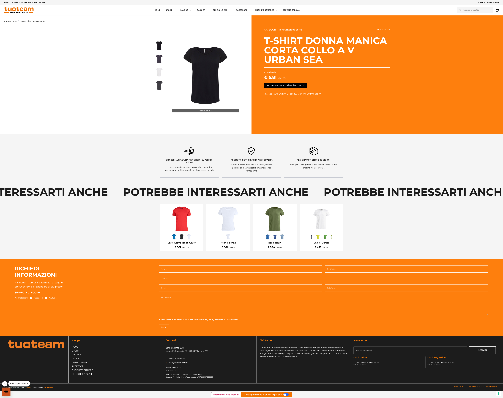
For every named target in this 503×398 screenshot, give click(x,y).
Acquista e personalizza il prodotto (285, 85)
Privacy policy (207, 320)
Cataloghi (481, 2)
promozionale (11, 21)
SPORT (169, 10)
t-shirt (22, 21)
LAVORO (184, 10)
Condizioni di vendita (489, 386)
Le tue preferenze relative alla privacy (263, 394)
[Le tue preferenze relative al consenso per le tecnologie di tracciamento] (498, 393)
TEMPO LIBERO (220, 10)
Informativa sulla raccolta (226, 394)
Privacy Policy (459, 386)
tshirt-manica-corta (36, 21)
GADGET (201, 10)
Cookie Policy (473, 386)
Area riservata (493, 2)
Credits (28, 387)
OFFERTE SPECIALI (291, 10)
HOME (157, 10)
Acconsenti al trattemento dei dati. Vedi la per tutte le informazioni (199, 320)
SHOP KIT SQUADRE (264, 10)
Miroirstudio (48, 387)
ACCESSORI (241, 10)
